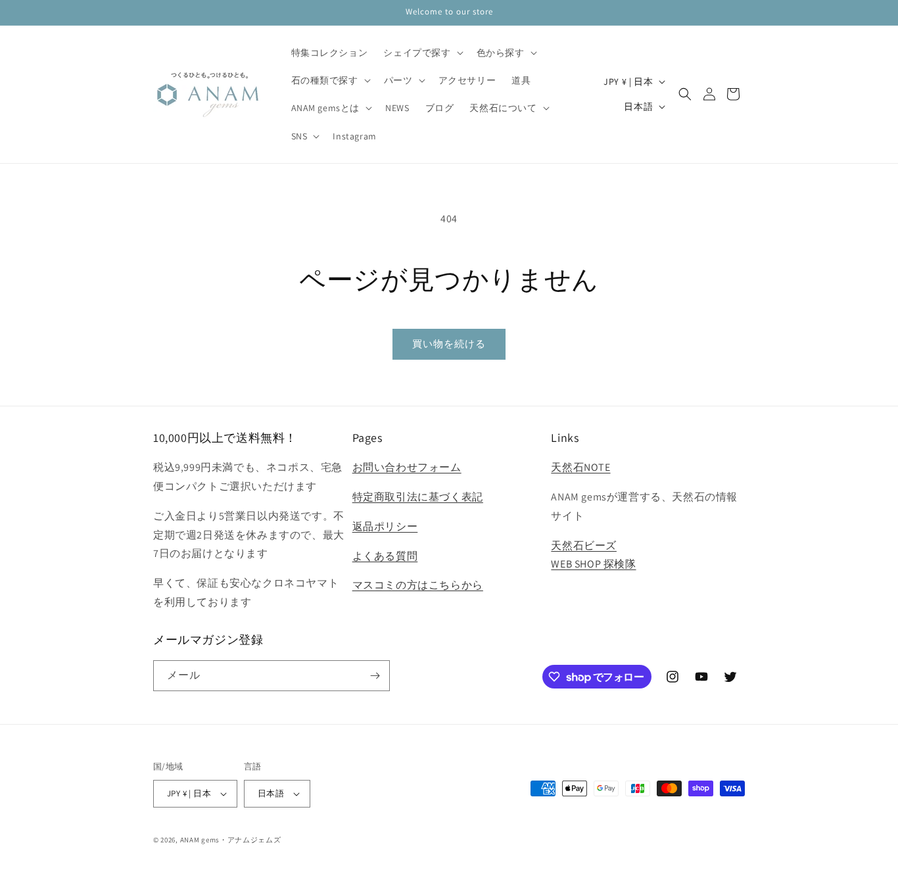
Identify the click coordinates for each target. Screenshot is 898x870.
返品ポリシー (385, 526)
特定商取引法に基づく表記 (417, 497)
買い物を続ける (449, 343)
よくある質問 (385, 556)
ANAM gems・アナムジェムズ (230, 839)
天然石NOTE (580, 467)
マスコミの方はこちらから (417, 585)
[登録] (374, 675)
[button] (421, 52)
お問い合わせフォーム (406, 467)
